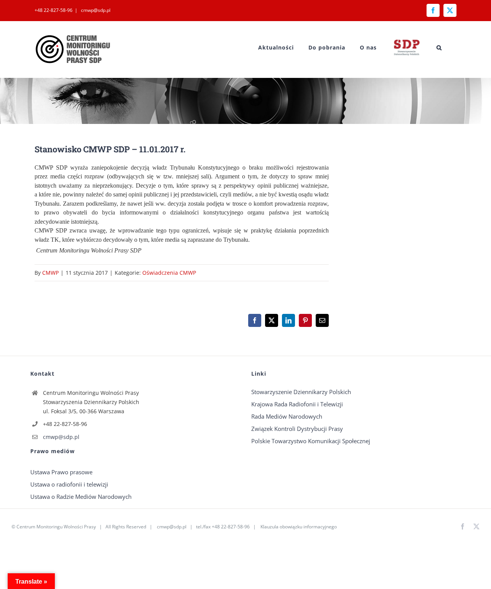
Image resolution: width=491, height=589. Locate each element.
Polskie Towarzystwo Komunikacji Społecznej (310, 441)
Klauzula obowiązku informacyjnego (298, 526)
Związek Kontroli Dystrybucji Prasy (297, 428)
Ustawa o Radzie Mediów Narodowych (81, 496)
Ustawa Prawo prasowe (61, 472)
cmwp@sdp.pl (95, 10)
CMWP (50, 272)
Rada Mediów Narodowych (286, 416)
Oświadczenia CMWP (169, 272)
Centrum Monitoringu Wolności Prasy (56, 526)
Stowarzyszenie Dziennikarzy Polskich (301, 392)
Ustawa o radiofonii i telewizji (69, 484)
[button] (439, 47)
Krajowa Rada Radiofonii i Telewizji (297, 404)
